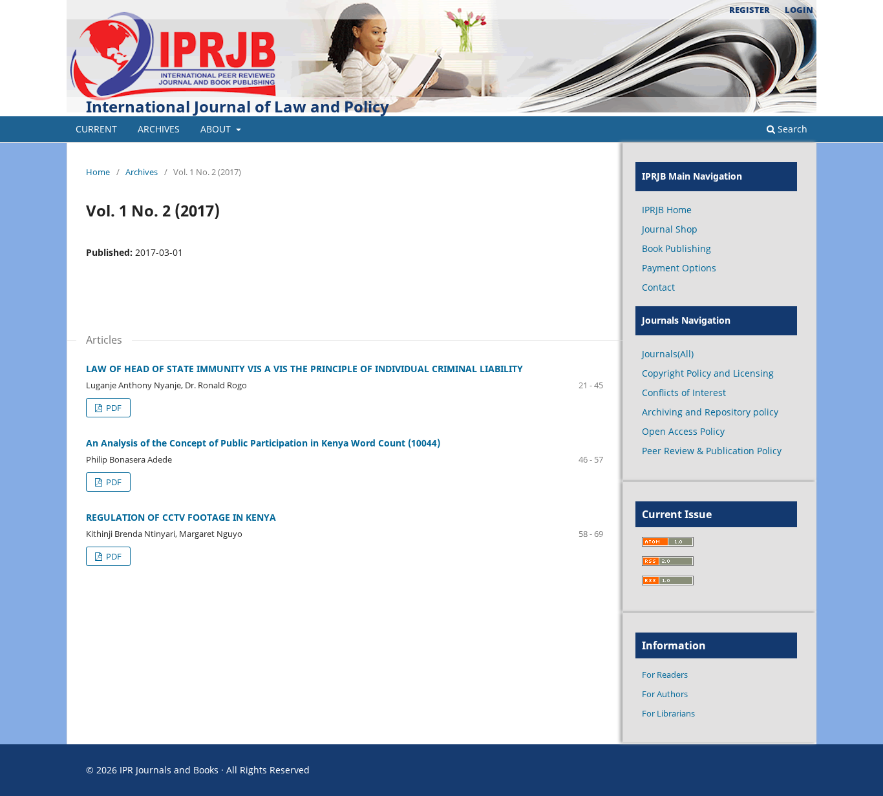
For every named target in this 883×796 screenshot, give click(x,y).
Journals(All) (668, 354)
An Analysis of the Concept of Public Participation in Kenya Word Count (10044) (263, 443)
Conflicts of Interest (684, 392)
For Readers (665, 674)
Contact (658, 287)
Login (799, 10)
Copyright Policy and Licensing (708, 373)
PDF (113, 408)
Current (96, 129)
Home (98, 172)
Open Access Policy (683, 431)
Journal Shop (669, 229)
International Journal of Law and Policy (237, 106)
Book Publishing (676, 248)
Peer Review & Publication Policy (712, 451)
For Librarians (668, 713)
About (216, 129)
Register (749, 10)
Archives (159, 129)
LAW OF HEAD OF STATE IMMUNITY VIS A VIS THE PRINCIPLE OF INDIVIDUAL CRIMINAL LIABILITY (304, 368)
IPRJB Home (667, 210)
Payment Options (679, 268)
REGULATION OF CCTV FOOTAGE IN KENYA (181, 517)
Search (791, 129)
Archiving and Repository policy (710, 412)
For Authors (665, 694)
